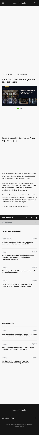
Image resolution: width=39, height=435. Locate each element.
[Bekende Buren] (19, 3)
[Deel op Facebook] (36, 217)
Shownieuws (7, 74)
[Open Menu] (3, 3)
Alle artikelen (7, 223)
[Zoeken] (35, 3)
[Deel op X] (31, 217)
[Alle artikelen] (21, 108)
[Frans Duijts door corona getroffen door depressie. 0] (18, 108)
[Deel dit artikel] (26, 217)
